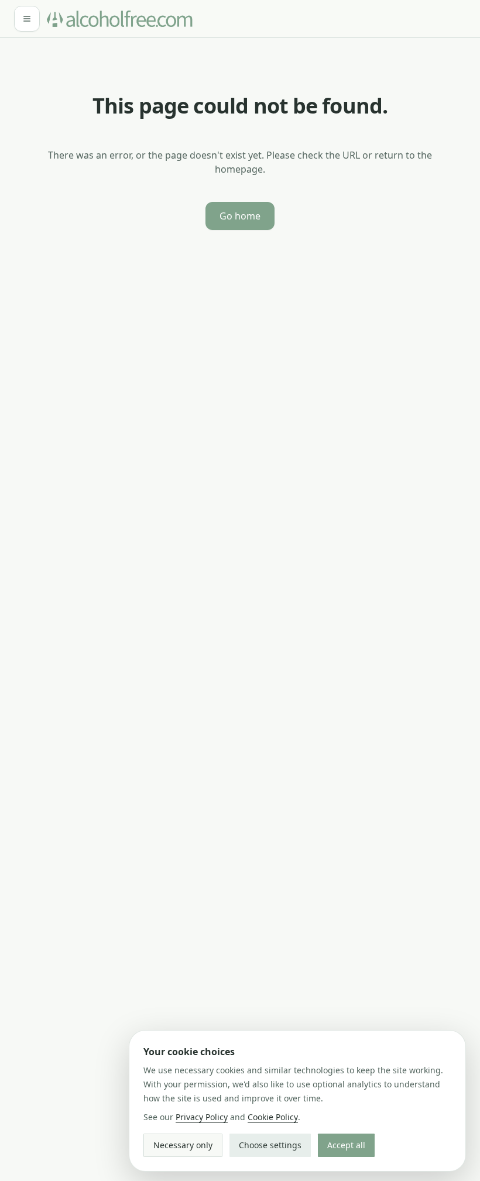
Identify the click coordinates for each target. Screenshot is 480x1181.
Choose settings (270, 1145)
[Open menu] (27, 19)
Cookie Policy (273, 1116)
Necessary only (182, 1145)
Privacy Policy (202, 1116)
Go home (240, 216)
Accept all (346, 1145)
